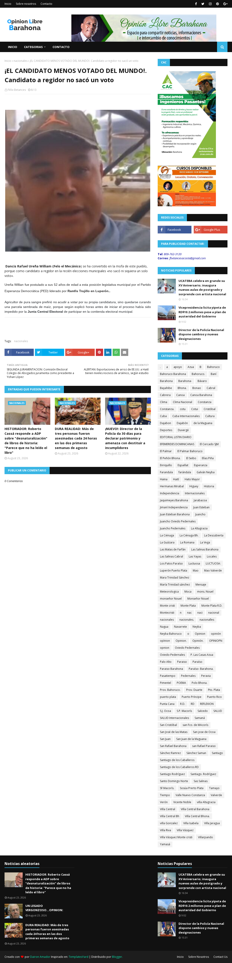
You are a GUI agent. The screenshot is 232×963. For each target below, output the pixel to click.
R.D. (182, 704)
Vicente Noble (182, 802)
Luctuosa (194, 563)
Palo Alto (166, 662)
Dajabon (165, 423)
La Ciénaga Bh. (189, 535)
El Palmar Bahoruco (190, 451)
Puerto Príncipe (191, 697)
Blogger (117, 957)
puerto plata (168, 697)
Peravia (206, 676)
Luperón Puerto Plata (173, 570)
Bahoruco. (198, 374)
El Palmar (166, 451)
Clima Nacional (182, 402)
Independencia (169, 493)
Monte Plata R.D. (211, 606)
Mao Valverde (213, 570)
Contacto (46, 4)
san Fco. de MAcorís (195, 725)
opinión (216, 634)
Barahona (166, 381)
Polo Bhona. (199, 683)
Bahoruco (213, 367)
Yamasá (165, 844)
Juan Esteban (201, 507)
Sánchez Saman (196, 753)
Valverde (216, 795)
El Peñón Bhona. (170, 458)
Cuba (163, 416)
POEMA (181, 683)
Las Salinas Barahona (204, 549)
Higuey (193, 486)
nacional (213, 613)
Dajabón (182, 423)
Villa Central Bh (169, 816)
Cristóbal (209, 409)
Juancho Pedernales (172, 528)
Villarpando (205, 837)
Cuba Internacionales (186, 416)
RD (192, 704)
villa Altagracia (206, 802)
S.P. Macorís (184, 711)
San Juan (165, 739)
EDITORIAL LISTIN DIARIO (175, 437)
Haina (163, 479)
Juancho (200, 514)
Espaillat (183, 465)
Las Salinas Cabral (171, 556)
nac (189, 613)
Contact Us (220, 957)
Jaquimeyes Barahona (174, 500)
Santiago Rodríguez (172, 774)
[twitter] (202, 4)
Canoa (180, 395)
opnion (164, 648)
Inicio (8, 4)
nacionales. (186, 620)
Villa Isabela (190, 823)
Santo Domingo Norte (174, 781)
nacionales (20, 61)
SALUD (217, 711)
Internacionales (195, 493)
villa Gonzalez (169, 823)
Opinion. (181, 641)
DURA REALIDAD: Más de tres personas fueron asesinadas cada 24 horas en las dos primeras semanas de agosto (76, 438)
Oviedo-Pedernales (172, 655)
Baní (213, 374)
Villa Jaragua (212, 823)
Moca (187, 591)
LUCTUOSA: (213, 563)
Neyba (197, 627)
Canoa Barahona (201, 395)
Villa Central (167, 809)
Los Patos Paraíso (171, 563)
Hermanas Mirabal (172, 486)
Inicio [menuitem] (12, 47)
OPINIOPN (215, 641)
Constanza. (167, 409)
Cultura (210, 416)
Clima (163, 402)
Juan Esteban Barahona (175, 514)
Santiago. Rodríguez (203, 774)
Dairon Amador (40, 957)
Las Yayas (195, 556)
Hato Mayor (192, 479)
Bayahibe (166, 388)
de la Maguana (202, 423)
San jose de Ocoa (204, 732)
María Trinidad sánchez (175, 584)
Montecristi (167, 613)
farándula (185, 472)
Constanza (204, 402)
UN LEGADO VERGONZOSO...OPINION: (44, 908)
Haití (176, 479)
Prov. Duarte (194, 690)
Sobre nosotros (26, 4)
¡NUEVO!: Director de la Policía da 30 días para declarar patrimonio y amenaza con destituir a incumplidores (125, 438)
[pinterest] (217, 4)
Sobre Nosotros (198, 957)
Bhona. (182, 388)
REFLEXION (207, 704)
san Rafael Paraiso (204, 746)
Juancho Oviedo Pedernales (178, 521)
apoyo (178, 367)
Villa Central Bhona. (197, 816)
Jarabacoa (200, 500)
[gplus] (224, 4)
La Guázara (167, 542)
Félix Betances (17, 90)
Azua (191, 367)
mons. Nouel (205, 591)
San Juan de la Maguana (191, 739)
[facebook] (196, 4)
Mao (195, 570)
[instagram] (210, 4)
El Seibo (191, 458)
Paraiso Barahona (171, 669)
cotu (183, 409)
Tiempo (165, 795)
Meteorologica (169, 591)
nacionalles (207, 620)
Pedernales (188, 676)
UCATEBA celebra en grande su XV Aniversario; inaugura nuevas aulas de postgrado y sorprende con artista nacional (202, 287)
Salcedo (203, 711)
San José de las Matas (173, 732)
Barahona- (185, 381)
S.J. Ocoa (165, 711)
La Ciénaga (167, 535)
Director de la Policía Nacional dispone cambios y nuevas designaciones (201, 334)
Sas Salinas (201, 781)
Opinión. (197, 641)
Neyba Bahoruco (171, 634)
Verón (164, 802)
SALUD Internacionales (174, 718)
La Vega (205, 542)
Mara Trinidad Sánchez (174, 577)
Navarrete (180, 627)
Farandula (166, 472)
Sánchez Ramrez (170, 753)
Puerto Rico (214, 697)
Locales (212, 556)
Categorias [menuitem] (33, 47)
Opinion (200, 634)
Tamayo (214, 788)
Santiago (217, 753)
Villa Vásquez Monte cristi (176, 837)
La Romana (187, 542)
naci (200, 613)
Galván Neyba (206, 472)
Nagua (164, 627)
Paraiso (182, 662)
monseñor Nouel (171, 598)
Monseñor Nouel (198, 598)
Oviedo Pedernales (187, 648)
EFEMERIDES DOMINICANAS (177, 444)
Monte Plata (188, 606)
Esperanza (200, 465)
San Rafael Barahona (173, 746)
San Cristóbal (168, 725)
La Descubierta (213, 535)
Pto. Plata (214, 690)
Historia (209, 486)
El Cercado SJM (209, 444)
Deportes (166, 430)
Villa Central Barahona (195, 809)
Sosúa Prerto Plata (191, 788)
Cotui (194, 409)
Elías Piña (208, 458)
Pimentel (165, 683)
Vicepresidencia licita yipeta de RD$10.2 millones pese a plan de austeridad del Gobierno (202, 311)
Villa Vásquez (185, 830)
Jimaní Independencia (174, 507)
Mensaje (201, 584)
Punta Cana (167, 704)
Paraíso (197, 662)
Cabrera (165, 395)
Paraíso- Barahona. (201, 669)
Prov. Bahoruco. (170, 690)
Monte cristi (167, 606)
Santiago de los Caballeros (177, 760)
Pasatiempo (167, 676)
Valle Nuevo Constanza (190, 795)
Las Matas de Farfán (173, 549)
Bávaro (202, 381)
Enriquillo (166, 465)
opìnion (165, 641)
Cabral (211, 388)
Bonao (196, 388)
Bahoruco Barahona (173, 374)
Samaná (200, 718)
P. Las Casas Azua (202, 655)
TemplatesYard (78, 957)
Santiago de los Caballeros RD (179, 767)
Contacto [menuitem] (61, 47)
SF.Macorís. (167, 788)
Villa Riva (165, 830)
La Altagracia (199, 528)
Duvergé (183, 430)
